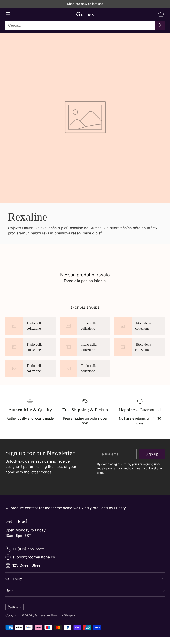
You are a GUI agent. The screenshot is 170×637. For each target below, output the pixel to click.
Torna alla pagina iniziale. (85, 281)
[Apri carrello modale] (161, 14)
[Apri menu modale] (7, 14)
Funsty (120, 508)
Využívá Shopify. (63, 615)
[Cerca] (160, 25)
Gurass (40, 615)
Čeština (13, 607)
